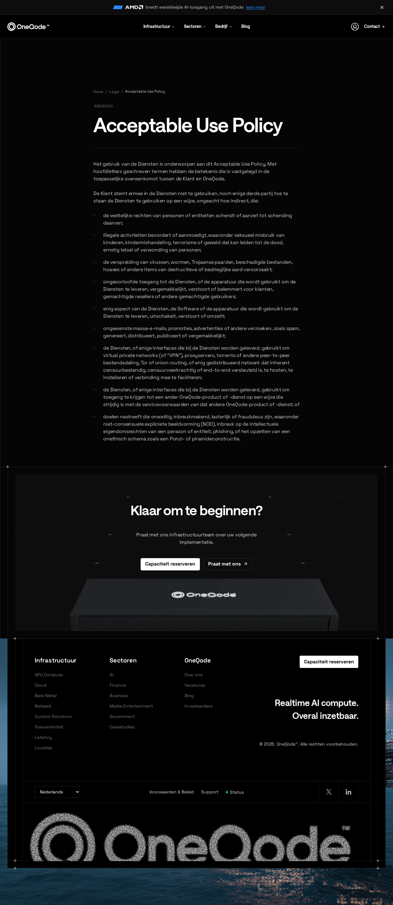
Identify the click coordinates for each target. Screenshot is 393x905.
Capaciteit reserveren (170, 564)
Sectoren (192, 26)
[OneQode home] (28, 26)
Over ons (194, 674)
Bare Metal (45, 695)
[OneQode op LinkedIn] (348, 792)
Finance (118, 685)
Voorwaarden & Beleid (171, 792)
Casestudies (122, 727)
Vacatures (195, 685)
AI (111, 674)
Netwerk (43, 706)
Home (98, 91)
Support (209, 792)
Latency (43, 737)
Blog (245, 26)
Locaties (43, 747)
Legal (114, 91)
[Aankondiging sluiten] (382, 7)
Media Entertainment (131, 706)
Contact (372, 26)
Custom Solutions (53, 716)
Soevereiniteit (49, 727)
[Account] (354, 26)
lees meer (255, 7)
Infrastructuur (156, 26)
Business (119, 695)
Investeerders (198, 706)
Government (122, 716)
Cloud (41, 685)
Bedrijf (221, 26)
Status (237, 792)
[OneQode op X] (328, 792)
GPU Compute (49, 674)
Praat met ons (224, 564)
